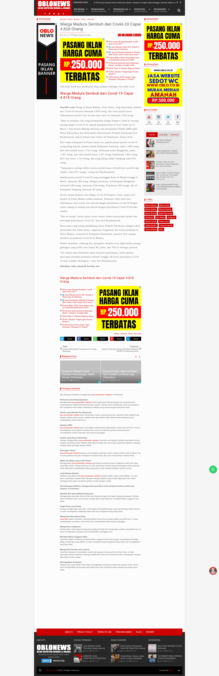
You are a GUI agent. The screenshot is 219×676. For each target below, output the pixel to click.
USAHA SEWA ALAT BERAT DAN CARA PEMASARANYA (167, 152)
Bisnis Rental (150, 213)
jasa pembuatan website (102, 395)
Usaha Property (166, 225)
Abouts (69, 632)
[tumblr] (63, 14)
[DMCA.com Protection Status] (53, 661)
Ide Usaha (160, 217)
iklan (161, 229)
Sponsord (160, 10)
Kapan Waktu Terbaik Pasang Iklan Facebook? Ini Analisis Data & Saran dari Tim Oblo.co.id (167, 176)
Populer (152, 135)
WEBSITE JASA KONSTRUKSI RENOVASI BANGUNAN (94, 658)
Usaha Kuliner (151, 225)
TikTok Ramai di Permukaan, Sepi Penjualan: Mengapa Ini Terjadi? (121, 78)
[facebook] (45, 14)
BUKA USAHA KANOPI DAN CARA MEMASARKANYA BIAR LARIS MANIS (168, 187)
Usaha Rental (150, 229)
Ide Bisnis (149, 217)
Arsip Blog (163, 135)
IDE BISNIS (79, 10)
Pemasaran (99, 10)
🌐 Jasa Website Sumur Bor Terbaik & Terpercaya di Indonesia (123, 48)
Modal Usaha (150, 221)
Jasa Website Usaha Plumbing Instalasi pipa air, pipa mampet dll (94, 648)
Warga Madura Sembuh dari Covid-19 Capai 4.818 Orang (97, 279)
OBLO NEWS (50, 670)
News (130, 334)
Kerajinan (171, 217)
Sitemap (150, 632)
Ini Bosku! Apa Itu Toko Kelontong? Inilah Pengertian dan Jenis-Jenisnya (167, 164)
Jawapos (123, 334)
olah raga (137, 334)
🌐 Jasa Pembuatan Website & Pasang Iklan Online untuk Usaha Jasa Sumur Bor (124, 54)
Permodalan (120, 10)
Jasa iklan (64, 519)
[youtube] (59, 14)
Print (130, 35)
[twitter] (50, 14)
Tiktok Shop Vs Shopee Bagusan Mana (108, 3)
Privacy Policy (85, 632)
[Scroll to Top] (178, 670)
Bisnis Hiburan (151, 205)
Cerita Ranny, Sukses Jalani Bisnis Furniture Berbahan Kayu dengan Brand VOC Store (132, 659)
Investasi (140, 10)
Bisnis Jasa (164, 205)
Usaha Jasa (164, 221)
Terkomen (175, 135)
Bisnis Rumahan (165, 213)
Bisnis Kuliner (150, 209)
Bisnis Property (165, 209)
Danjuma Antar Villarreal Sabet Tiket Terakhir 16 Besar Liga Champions (79, 374)
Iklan (138, 632)
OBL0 (171, 670)
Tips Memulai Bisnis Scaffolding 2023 (164, 141)
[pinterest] (54, 14)
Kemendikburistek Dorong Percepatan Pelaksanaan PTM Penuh (120, 374)
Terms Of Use (104, 632)
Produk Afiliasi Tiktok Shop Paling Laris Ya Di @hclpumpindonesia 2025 (123, 59)
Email (138, 35)
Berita (116, 334)
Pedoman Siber (124, 632)
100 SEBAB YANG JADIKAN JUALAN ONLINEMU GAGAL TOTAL (170, 658)
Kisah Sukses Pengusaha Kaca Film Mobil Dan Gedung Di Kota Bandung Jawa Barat (133, 648)
